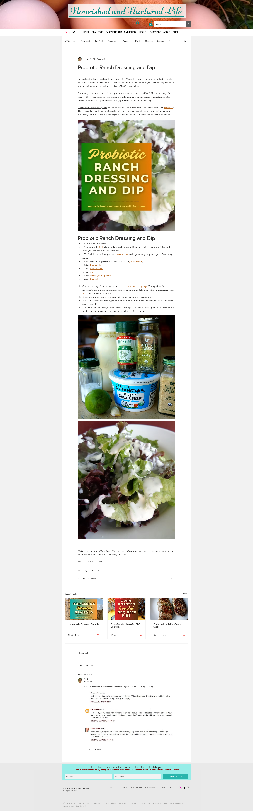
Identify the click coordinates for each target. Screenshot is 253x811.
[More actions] (173, 59)
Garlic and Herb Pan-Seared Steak (167, 625)
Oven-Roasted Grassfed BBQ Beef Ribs (125, 625)
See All (185, 593)
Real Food (99, 41)
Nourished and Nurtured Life (82, 788)
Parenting (126, 41)
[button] (151, 23)
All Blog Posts (70, 41)
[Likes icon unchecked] (85, 749)
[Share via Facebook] (79, 570)
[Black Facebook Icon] (70, 32)
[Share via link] (98, 570)
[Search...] (188, 24)
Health (137, 41)
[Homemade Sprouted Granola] (84, 609)
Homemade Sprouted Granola (83, 624)
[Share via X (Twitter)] (85, 570)
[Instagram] (66, 32)
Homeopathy (113, 41)
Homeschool (85, 41)
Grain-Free (92, 561)
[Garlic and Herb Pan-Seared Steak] (169, 609)
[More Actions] (173, 680)
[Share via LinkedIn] (92, 570)
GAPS (101, 561)
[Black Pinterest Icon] (73, 32)
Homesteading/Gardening (154, 41)
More (171, 41)
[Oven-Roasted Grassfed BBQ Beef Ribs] (127, 609)
